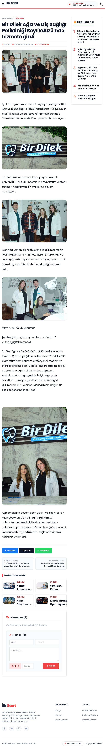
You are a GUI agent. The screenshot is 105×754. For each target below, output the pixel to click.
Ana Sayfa (7, 18)
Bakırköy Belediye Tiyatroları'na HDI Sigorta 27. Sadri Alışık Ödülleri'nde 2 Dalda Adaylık (88, 55)
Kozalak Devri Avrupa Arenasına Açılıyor (88, 87)
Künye (58, 710)
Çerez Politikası (89, 719)
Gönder (51, 666)
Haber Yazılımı (74, 744)
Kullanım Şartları (90, 715)
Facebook (11, 550)
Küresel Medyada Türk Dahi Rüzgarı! (87, 97)
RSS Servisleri (61, 719)
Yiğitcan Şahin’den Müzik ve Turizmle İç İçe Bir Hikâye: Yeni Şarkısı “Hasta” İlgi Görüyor (88, 73)
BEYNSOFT (98, 743)
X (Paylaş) (27, 550)
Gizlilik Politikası (89, 710)
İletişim (59, 715)
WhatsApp (44, 550)
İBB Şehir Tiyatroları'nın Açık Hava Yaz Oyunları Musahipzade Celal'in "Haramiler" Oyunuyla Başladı (88, 37)
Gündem (19, 18)
